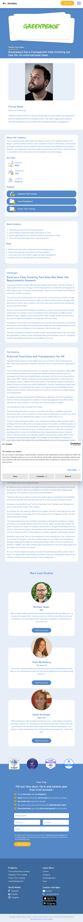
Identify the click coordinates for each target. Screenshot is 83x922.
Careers (45, 871)
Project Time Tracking (16, 878)
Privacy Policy (21, 837)
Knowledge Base (49, 878)
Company (46, 874)
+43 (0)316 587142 (52, 894)
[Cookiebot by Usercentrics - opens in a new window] (72, 444)
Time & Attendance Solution (19, 871)
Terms (51, 917)
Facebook (15, 891)
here (59, 152)
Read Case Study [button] (41, 630)
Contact (49, 891)
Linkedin (14, 894)
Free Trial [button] (67, 3)
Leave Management (15, 881)
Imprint (34, 917)
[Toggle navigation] (79, 3)
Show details (72, 470)
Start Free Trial (22, 844)
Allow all (68, 476)
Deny (15, 476)
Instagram (15, 897)
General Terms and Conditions (56, 835)
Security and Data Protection (63, 917)
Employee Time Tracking (17, 874)
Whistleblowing (35, 919)
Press (45, 881)
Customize (40, 476)
